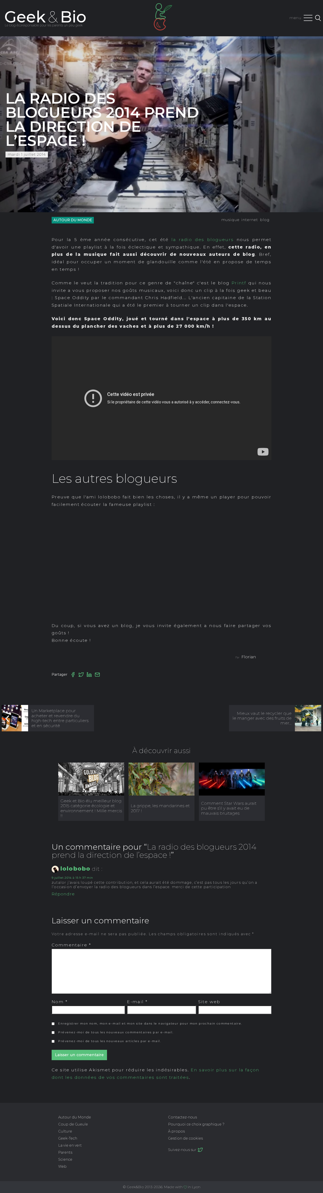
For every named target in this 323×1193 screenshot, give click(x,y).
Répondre (63, 894)
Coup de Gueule (73, 1124)
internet (249, 220)
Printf (239, 282)
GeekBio (45, 16)
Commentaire (71, 945)
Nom (59, 1001)
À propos (176, 1131)
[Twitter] (200, 1149)
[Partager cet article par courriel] (97, 675)
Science (65, 1159)
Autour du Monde (72, 220)
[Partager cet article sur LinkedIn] (89, 675)
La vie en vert (70, 1145)
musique (230, 220)
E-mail (137, 1001)
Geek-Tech (67, 1138)
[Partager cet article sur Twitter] (81, 675)
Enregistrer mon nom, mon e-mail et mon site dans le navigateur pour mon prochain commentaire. (150, 1023)
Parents (65, 1152)
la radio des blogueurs (202, 239)
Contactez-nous (182, 1117)
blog (265, 220)
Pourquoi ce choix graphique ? (196, 1124)
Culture (65, 1131)
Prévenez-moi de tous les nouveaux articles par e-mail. (109, 1041)
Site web (209, 1001)
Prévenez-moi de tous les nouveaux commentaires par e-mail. (116, 1032)
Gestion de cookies (185, 1138)
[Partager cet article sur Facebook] (73, 675)
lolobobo (75, 868)
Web (62, 1166)
